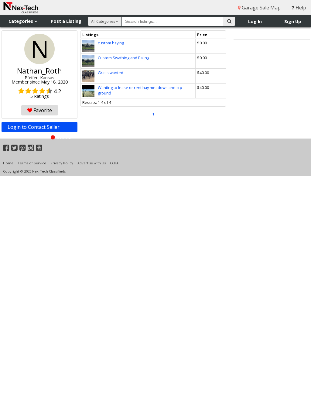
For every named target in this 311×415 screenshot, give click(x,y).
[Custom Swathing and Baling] (88, 57)
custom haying (111, 43)
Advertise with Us (91, 163)
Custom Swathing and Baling (123, 57)
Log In (255, 21)
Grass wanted (110, 72)
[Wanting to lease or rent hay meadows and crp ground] (88, 87)
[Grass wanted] (88, 72)
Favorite (42, 110)
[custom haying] (88, 43)
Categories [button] (21, 21)
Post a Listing (66, 21)
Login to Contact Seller (39, 128)
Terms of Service (32, 163)
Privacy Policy (61, 163)
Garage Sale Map (261, 7)
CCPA (114, 163)
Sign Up (292, 21)
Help (300, 7)
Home (8, 163)
